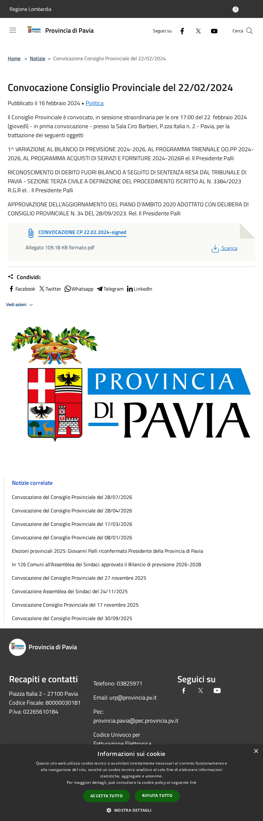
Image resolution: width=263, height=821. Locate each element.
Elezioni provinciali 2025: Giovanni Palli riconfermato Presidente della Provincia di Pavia (107, 551)
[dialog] (131, 782)
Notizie (37, 58)
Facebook (25, 289)
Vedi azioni (16, 304)
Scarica (229, 248)
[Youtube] (211, 30)
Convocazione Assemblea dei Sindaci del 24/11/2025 (70, 591)
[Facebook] (179, 30)
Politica (95, 103)
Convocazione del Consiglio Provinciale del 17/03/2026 (72, 524)
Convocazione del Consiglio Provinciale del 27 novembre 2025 (79, 578)
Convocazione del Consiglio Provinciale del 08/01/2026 (72, 537)
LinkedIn (143, 289)
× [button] (255, 751)
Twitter (53, 289)
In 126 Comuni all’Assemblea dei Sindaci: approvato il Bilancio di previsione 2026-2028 (106, 564)
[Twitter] (195, 30)
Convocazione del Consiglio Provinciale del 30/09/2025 (72, 618)
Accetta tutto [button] (106, 796)
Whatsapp (82, 289)
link (193, 782)
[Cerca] (249, 31)
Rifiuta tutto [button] (157, 795)
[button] (131, 810)
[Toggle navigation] (13, 30)
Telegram (113, 289)
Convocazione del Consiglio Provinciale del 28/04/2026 (72, 510)
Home (14, 58)
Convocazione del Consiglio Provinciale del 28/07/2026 (72, 497)
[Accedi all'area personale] (235, 9)
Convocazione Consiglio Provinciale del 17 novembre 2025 (75, 605)
